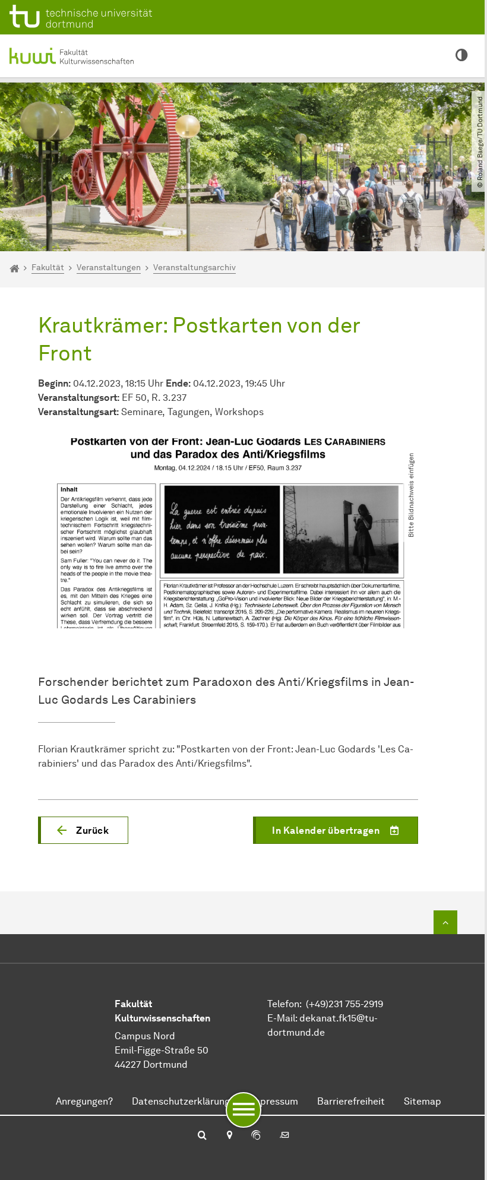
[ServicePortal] (256, 1136)
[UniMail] (284, 1136)
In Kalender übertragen (326, 830)
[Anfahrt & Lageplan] (229, 1136)
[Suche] (202, 1136)
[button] (83, 830)
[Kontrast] (461, 56)
